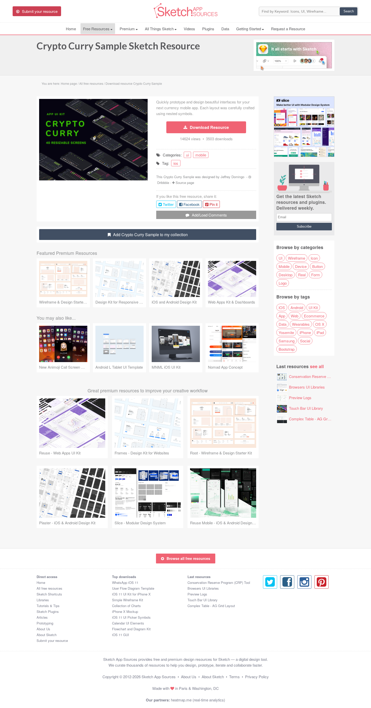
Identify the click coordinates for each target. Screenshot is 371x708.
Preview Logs (300, 397)
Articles (42, 617)
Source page (185, 182)
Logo (283, 283)
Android (296, 307)
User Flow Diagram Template (133, 588)
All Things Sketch (160, 28)
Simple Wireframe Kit (127, 599)
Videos (189, 28)
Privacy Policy (257, 676)
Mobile (284, 266)
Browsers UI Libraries (307, 387)
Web (294, 315)
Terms (234, 676)
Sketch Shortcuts (49, 594)
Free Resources (97, 28)
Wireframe (296, 258)
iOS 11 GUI (120, 634)
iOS (282, 307)
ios (175, 163)
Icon (314, 258)
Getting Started (249, 28)
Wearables (301, 324)
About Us (43, 629)
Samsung (287, 340)
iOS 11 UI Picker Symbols (131, 617)
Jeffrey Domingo (232, 176)
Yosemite (286, 332)
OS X (319, 324)
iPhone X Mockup (125, 611)
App (282, 315)
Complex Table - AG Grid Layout (315, 418)
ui (187, 154)
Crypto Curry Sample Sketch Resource (118, 45)
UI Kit (313, 307)
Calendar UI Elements (128, 623)
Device (301, 266)
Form (315, 274)
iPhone (305, 332)
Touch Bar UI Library (306, 408)
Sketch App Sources (159, 676)
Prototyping (45, 623)
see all (317, 366)
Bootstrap (287, 349)
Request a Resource (288, 28)
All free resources (49, 588)
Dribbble (163, 182)
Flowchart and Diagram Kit (131, 629)
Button (317, 266)
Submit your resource (52, 640)
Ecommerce (314, 315)
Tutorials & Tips (48, 605)
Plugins (208, 28)
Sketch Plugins (48, 611)
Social (305, 340)
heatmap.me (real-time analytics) (198, 699)
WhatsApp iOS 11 (125, 582)
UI (280, 258)
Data (225, 28)
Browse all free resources (188, 558)
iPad (320, 332)
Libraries (43, 599)
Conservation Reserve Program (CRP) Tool (325, 376)
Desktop (286, 274)
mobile (200, 154)
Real (302, 274)
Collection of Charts (126, 605)
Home (71, 28)
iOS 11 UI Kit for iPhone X (131, 594)
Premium (128, 28)
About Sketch (47, 634)
